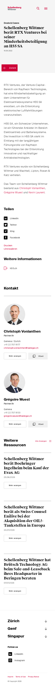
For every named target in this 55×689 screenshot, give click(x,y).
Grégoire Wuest (13, 192)
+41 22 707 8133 (12, 412)
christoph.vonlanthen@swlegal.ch (21, 348)
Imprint (10, 677)
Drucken (8, 245)
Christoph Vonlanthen (32, 188)
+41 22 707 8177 (12, 344)
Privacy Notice (33, 677)
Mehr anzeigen (15, 356)
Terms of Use (21, 677)
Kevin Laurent (37, 192)
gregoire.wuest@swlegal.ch (18, 416)
